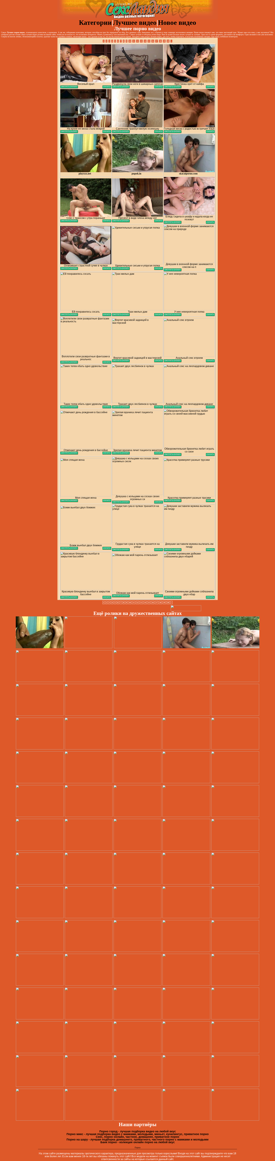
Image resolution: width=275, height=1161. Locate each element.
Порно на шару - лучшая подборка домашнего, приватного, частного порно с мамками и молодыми (137, 1139)
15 (149, 41)
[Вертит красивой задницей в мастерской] (121, 361)
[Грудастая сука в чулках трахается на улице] (121, 550)
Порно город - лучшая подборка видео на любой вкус (137, 1131)
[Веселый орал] (69, 87)
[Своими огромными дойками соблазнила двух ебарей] (172, 597)
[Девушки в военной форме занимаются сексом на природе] (172, 270)
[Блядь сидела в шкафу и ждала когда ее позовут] (172, 223)
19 (164, 41)
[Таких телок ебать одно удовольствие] (69, 407)
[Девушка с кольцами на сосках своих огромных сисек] (121, 502)
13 (141, 41)
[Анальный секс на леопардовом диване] (172, 407)
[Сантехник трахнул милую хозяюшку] (121, 132)
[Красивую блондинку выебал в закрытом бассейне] (69, 597)
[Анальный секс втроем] (172, 361)
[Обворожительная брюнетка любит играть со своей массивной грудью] (172, 455)
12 (137, 41)
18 (160, 41)
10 (130, 41)
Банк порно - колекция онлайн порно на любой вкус (137, 1142)
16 (153, 41)
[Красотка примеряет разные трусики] (172, 501)
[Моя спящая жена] (69, 501)
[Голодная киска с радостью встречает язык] (172, 132)
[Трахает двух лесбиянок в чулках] (121, 407)
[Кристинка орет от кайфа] (172, 87)
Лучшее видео (135, 22)
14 (145, 41)
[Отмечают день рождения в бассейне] (69, 453)
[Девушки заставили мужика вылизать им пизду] (172, 550)
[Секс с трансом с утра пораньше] (69, 221)
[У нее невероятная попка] (172, 315)
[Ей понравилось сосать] (69, 315)
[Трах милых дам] (121, 315)
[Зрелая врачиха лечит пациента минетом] (121, 453)
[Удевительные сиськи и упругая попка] (121, 269)
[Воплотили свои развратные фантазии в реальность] (69, 362)
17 (157, 41)
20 (168, 41)
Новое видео (177, 22)
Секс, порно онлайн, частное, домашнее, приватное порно (137, 1136)
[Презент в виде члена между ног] (121, 221)
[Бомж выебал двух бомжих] (69, 548)
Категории (95, 22)
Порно (138, 1148)
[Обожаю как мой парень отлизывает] (121, 596)
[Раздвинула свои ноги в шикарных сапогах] (121, 87)
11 (134, 41)
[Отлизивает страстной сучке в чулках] (69, 269)
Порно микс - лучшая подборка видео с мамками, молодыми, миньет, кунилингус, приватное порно (138, 1134)
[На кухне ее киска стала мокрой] (69, 132)
